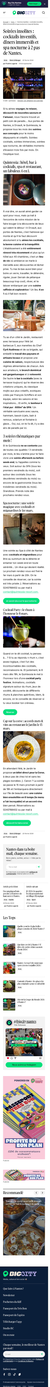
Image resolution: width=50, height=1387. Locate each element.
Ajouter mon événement (35, 1380)
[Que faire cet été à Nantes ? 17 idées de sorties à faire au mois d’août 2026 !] (9, 949)
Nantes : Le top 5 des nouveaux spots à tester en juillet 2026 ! (30, 964)
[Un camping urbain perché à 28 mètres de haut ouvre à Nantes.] (13, 896)
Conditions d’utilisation (25, 1359)
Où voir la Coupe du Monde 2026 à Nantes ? (30, 1000)
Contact (31, 1384)
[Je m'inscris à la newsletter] (39, 866)
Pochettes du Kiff (12, 1299)
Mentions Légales (9, 1384)
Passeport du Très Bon (15, 1306)
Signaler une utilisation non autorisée (30, 101)
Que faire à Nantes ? (13, 1286)
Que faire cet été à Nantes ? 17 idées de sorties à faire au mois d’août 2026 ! (30, 947)
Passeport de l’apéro (14, 1312)
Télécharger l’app (12, 1319)
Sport (34, 900)
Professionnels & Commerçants (14, 1380)
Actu (12, 22)
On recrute (8, 1332)
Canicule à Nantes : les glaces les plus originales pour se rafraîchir (31, 982)
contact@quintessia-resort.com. (20, 591)
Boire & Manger (15, 60)
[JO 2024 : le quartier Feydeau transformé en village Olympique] (34, 896)
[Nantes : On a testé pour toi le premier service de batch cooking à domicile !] (24, 1225)
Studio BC (8, 1325)
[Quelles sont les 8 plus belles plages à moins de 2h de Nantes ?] (9, 931)
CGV (24, 1384)
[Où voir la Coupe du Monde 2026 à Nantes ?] (9, 1004)
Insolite (11, 900)
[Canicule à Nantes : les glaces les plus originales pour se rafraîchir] (9, 986)
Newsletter (9, 1292)
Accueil (5, 22)
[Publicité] (24, 1117)
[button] (4, 13)
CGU (19, 1384)
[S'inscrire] (42, 1351)
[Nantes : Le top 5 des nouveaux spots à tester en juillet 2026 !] (9, 968)
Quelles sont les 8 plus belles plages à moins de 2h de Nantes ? (31, 927)
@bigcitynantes (25, 1021)
